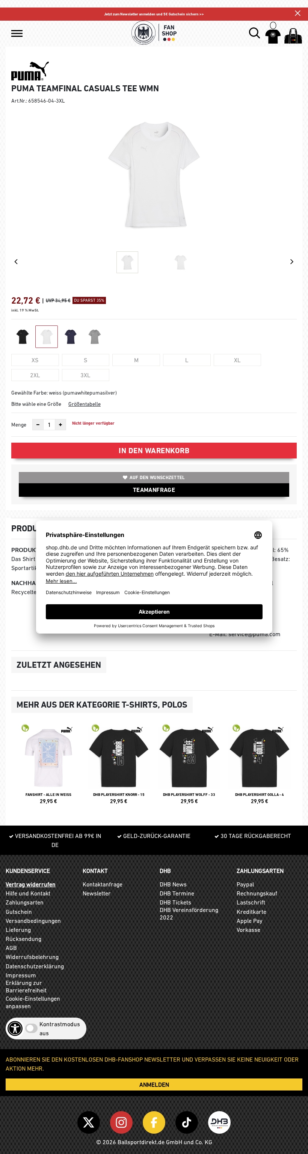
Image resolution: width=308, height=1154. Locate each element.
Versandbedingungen (33, 920)
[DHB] (219, 1121)
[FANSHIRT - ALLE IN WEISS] (48, 767)
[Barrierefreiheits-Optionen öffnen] (15, 1028)
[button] (17, 33)
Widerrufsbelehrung (32, 956)
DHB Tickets (175, 902)
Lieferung (18, 929)
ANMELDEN (154, 1084)
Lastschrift (251, 902)
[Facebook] (155, 1121)
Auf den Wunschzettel (157, 477)
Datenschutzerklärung (35, 966)
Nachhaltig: (30, 583)
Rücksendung (23, 938)
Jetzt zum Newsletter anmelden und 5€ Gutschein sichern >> (154, 14)
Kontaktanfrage (102, 884)
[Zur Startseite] (153, 33)
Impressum (21, 975)
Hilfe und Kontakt (28, 893)
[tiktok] (188, 1121)
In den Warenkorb (154, 450)
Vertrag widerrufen (31, 884)
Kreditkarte (251, 911)
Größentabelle (84, 404)
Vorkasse (248, 929)
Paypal (245, 884)
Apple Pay (250, 920)
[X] (90, 1121)
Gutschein (19, 911)
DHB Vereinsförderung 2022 (189, 913)
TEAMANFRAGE (154, 489)
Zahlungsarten (25, 902)
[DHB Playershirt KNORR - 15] (119, 767)
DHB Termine (177, 893)
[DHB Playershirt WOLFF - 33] (189, 767)
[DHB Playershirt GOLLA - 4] (259, 767)
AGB (11, 947)
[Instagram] (122, 1121)
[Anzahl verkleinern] (38, 424)
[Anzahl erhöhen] (60, 424)
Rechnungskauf (257, 893)
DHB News (173, 884)
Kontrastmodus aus (59, 1028)
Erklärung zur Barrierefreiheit (26, 986)
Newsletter (97, 893)
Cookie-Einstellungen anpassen (33, 1002)
